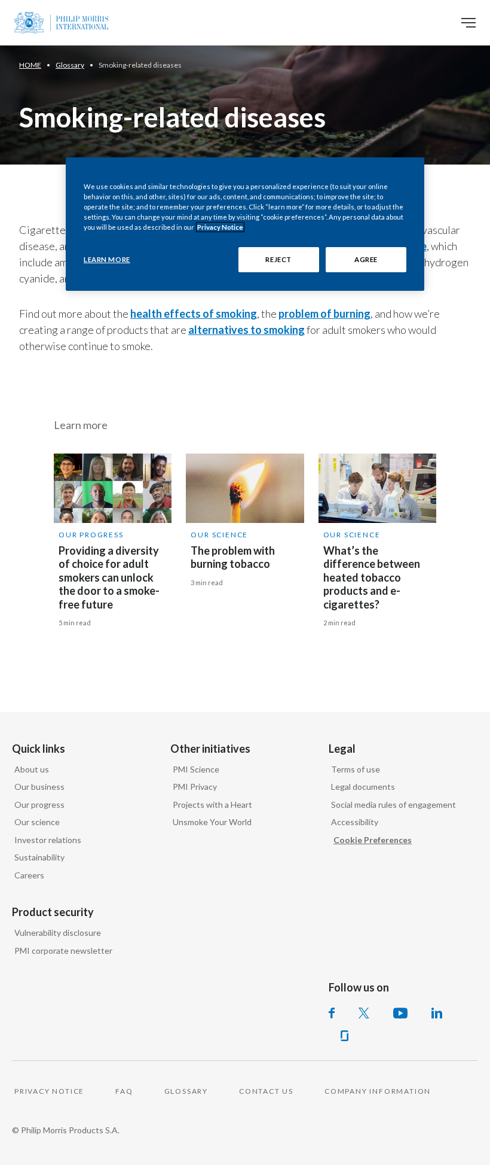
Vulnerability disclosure (57, 932)
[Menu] (468, 23)
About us (31, 769)
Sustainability (39, 857)
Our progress (91, 534)
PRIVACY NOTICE (49, 1091)
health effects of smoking (193, 313)
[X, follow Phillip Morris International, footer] (364, 1013)
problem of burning (324, 313)
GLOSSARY (186, 1091)
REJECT (278, 259)
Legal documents (363, 786)
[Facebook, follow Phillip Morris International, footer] (332, 1013)
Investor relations (47, 840)
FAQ (124, 1091)
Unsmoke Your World (212, 822)
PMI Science (196, 769)
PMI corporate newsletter (63, 950)
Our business (39, 786)
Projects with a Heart (212, 804)
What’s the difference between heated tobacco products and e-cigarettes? (371, 577)
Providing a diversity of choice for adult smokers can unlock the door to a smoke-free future (109, 577)
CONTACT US (266, 1091)
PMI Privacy (195, 786)
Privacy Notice (220, 227)
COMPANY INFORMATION (377, 1091)
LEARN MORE (107, 259)
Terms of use (355, 769)
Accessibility (354, 822)
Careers (29, 875)
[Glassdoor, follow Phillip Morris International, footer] (344, 1035)
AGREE (366, 259)
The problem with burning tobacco (233, 557)
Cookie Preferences (372, 840)
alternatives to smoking (246, 329)
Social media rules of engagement (393, 804)
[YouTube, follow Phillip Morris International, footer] (400, 1013)
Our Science (219, 534)
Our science (37, 822)
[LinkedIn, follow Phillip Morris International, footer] (436, 1013)
